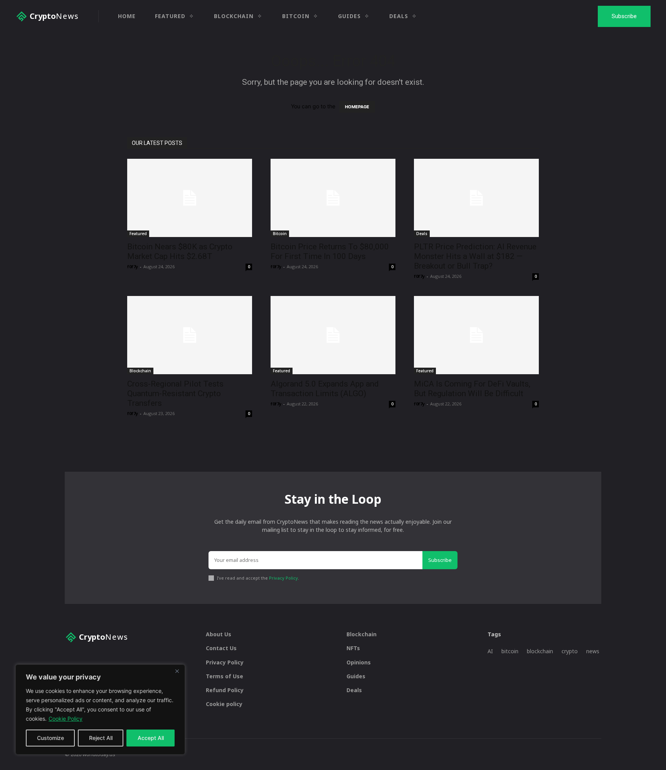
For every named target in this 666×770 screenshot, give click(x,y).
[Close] (177, 671)
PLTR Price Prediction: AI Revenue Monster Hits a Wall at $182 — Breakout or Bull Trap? (475, 256)
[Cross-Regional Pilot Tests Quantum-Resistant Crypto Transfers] (189, 335)
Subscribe (440, 559)
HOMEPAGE (357, 106)
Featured (138, 233)
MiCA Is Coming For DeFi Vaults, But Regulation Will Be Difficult (472, 388)
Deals (421, 233)
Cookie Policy (65, 718)
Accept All (151, 738)
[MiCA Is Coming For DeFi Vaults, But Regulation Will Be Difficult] (476, 335)
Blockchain (140, 370)
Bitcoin (280, 233)
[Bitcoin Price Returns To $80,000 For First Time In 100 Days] (333, 198)
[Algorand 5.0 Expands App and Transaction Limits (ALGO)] (333, 335)
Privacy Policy (283, 578)
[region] (100, 709)
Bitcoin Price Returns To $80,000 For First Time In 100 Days (330, 251)
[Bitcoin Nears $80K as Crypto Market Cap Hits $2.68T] (189, 198)
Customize (50, 738)
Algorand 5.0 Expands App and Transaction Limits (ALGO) (325, 388)
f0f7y (132, 266)
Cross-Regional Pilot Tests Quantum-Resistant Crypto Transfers (175, 393)
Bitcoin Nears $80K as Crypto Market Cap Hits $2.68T (179, 251)
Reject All (101, 738)
